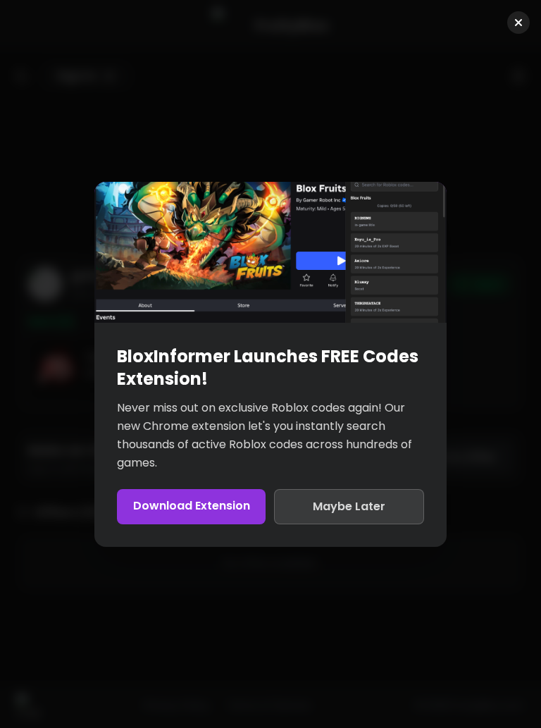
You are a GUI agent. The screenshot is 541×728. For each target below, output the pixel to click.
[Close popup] (518, 22)
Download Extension (191, 506)
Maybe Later (349, 506)
